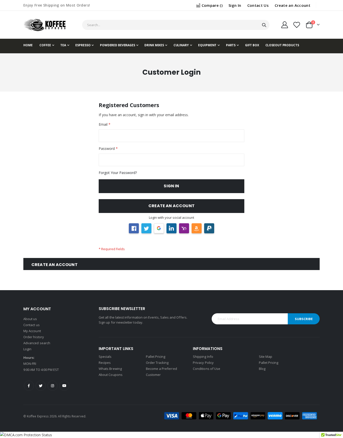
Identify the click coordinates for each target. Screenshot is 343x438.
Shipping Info (203, 356)
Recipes (105, 362)
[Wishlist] (297, 24)
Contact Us (258, 5)
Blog (262, 368)
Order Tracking (157, 362)
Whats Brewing (110, 368)
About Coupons (111, 374)
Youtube (64, 386)
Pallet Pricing (155, 356)
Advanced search (36, 343)
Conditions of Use (206, 368)
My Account (32, 331)
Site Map (265, 356)
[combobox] (175, 25)
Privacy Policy (203, 362)
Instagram (52, 386)
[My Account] (284, 24)
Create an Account (292, 5)
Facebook (29, 386)
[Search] (264, 25)
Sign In (234, 5)
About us (30, 319)
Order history (33, 337)
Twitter (41, 386)
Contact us (31, 325)
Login (27, 349)
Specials (105, 356)
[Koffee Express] (44, 25)
